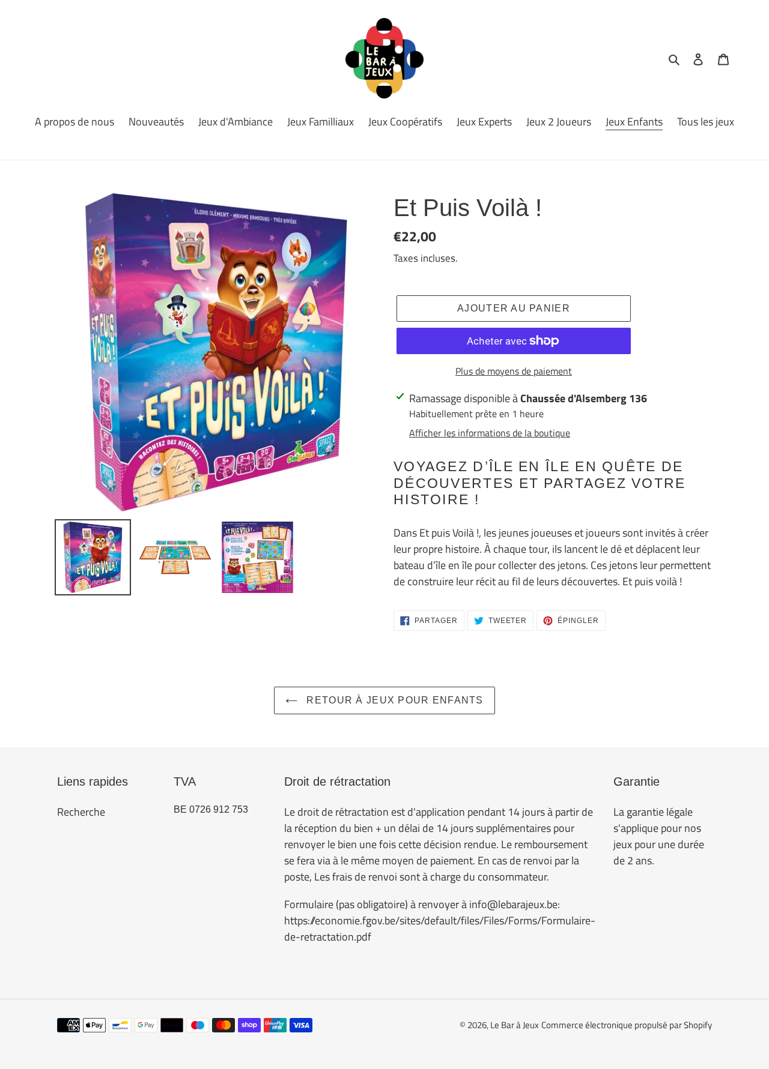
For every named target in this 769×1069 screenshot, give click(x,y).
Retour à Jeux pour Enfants (393, 700)
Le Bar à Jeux (514, 1025)
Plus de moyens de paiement (513, 371)
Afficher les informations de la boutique (489, 433)
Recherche (81, 812)
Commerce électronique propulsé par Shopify (626, 1025)
